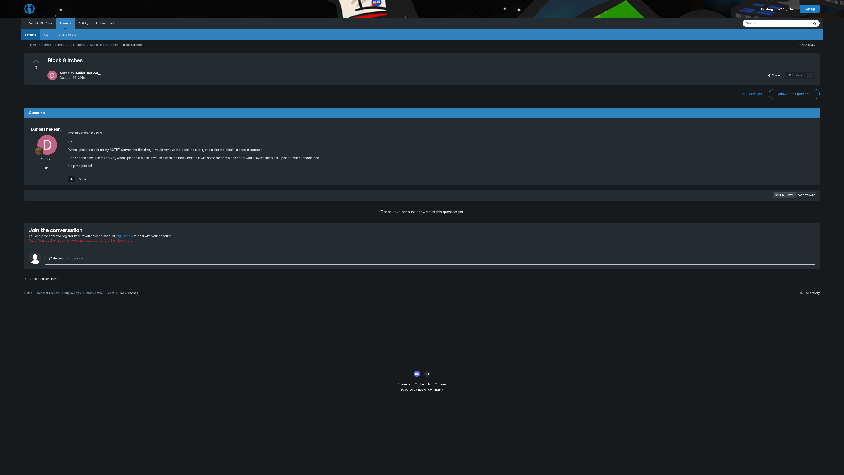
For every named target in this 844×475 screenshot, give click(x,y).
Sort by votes (784, 195)
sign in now (125, 236)
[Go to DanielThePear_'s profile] (52, 75)
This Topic (797, 23)
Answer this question (794, 94)
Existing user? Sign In (777, 9)
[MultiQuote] (71, 179)
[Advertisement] (156, 334)
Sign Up (810, 9)
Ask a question (751, 94)
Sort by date (806, 195)
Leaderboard (105, 23)
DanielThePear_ (87, 73)
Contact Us (422, 384)
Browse (65, 23)
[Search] (815, 23)
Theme (403, 384)
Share (775, 75)
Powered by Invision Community (422, 389)
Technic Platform (40, 23)
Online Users (67, 34)
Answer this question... (68, 258)
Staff (47, 34)
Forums (30, 34)
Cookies (441, 384)
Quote (83, 179)
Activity (83, 23)
